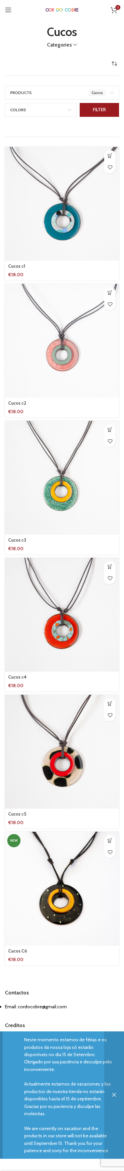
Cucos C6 (17, 951)
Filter (99, 109)
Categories (59, 44)
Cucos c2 (17, 403)
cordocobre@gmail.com (42, 1007)
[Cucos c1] (62, 204)
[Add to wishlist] (110, 167)
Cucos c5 (17, 814)
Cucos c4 (17, 677)
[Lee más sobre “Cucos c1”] (110, 156)
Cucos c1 (16, 266)
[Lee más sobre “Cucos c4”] (110, 567)
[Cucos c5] (62, 752)
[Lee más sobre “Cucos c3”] (110, 430)
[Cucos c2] (62, 341)
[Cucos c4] (62, 615)
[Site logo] (62, 10)
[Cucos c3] (62, 478)
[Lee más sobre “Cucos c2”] (110, 293)
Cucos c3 (17, 540)
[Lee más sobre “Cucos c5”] (110, 704)
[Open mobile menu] (8, 10)
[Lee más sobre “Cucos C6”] (110, 841)
